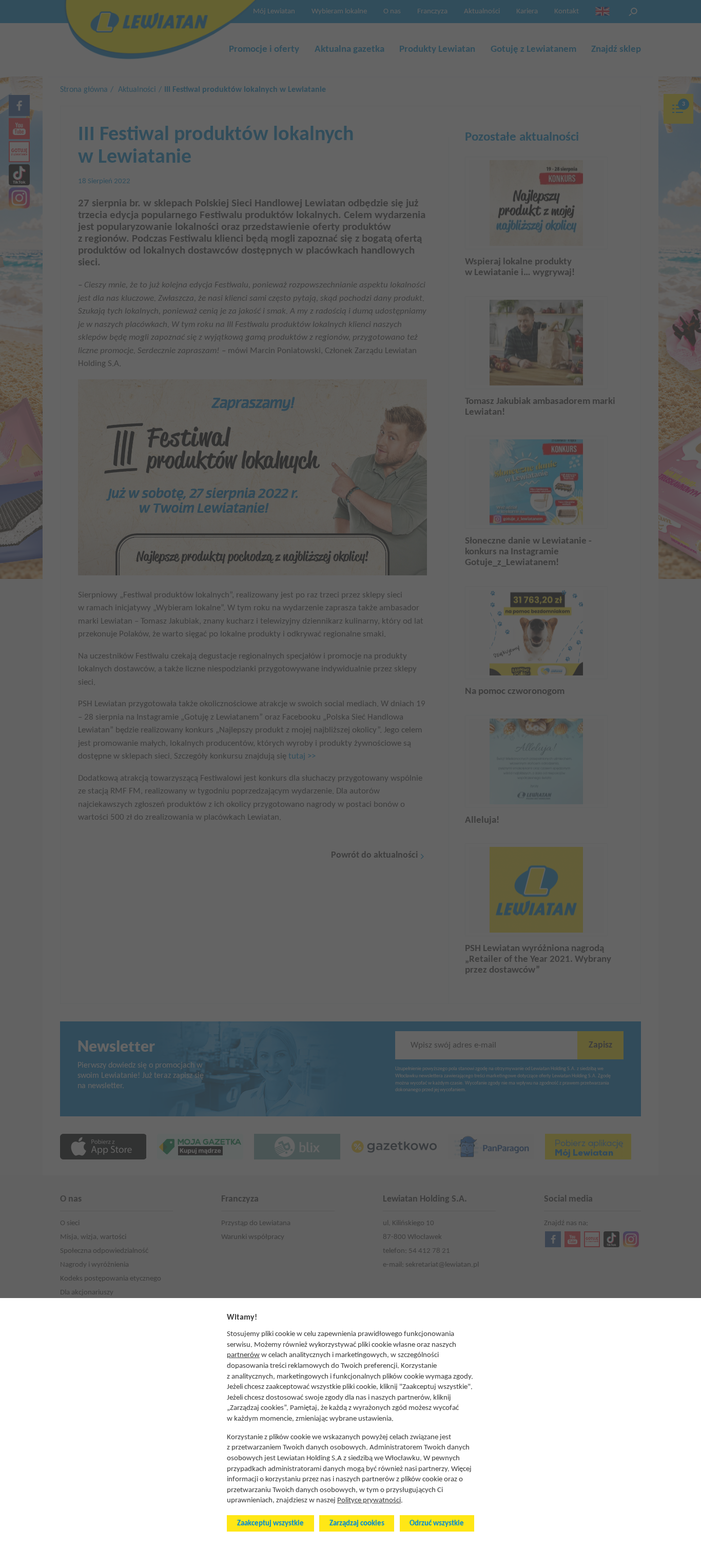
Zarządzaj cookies (356, 1523)
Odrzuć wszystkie (437, 1523)
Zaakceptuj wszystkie (270, 1523)
